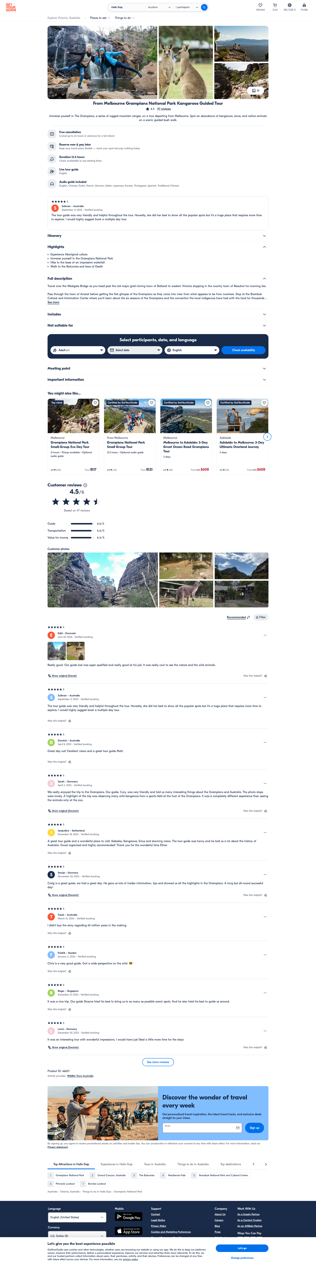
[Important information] (264, 380)
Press (218, 1231)
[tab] (71, 1164)
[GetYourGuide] (11, 7)
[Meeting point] (264, 368)
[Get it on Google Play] (128, 1217)
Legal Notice (158, 1220)
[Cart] (275, 5)
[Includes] (264, 314)
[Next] (267, 437)
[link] (73, 437)
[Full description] (264, 279)
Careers (219, 1220)
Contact (155, 1214)
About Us (220, 1214)
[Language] (290, 5)
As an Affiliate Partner (249, 1226)
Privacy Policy (158, 1226)
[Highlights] (264, 247)
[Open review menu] (265, 635)
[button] (158, 109)
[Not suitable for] (264, 325)
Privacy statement (58, 1147)
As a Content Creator (249, 1220)
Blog (217, 1226)
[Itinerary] (264, 236)
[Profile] (304, 5)
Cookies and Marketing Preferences (171, 1231)
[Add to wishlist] (95, 402)
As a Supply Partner (248, 1214)
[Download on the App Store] (128, 1231)
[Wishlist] (260, 5)
